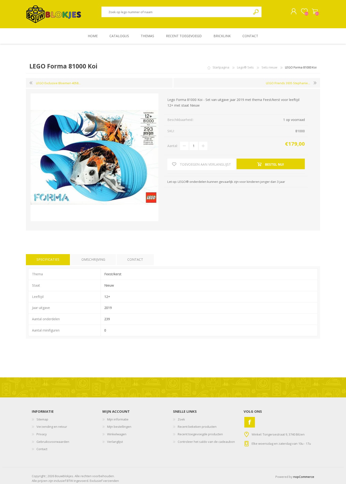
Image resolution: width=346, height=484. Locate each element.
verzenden (111, 481)
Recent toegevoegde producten (200, 434)
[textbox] (176, 12)
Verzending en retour (51, 426)
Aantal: (172, 146)
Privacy (41, 434)
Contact (41, 449)
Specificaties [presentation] (47, 259)
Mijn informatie (118, 419)
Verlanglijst (115, 442)
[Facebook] (249, 422)
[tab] (48, 259)
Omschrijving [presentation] (93, 259)
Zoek (256, 12)
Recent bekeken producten (197, 426)
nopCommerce (303, 477)
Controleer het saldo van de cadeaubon (206, 442)
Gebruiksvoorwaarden (52, 442)
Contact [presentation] (135, 259)
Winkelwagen (315, 11)
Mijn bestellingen (119, 426)
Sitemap (42, 419)
